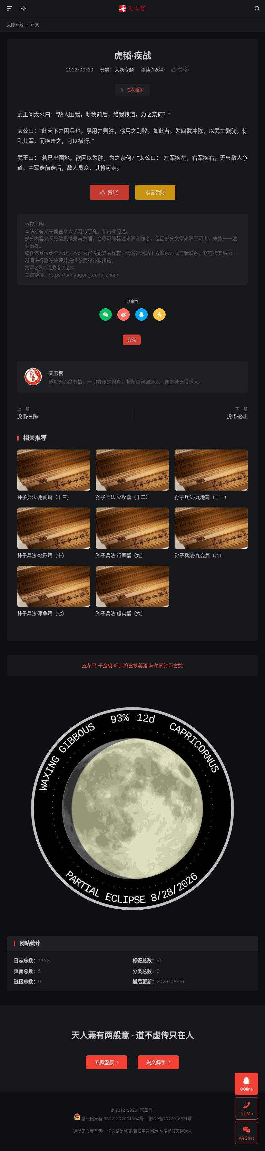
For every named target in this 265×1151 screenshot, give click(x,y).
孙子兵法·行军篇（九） (121, 555)
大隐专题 (15, 24)
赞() (180, 69)
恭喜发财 (155, 192)
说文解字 (158, 1062)
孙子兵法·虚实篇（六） (121, 613)
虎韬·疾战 (132, 55)
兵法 (132, 340)
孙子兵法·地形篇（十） (42, 555)
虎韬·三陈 (27, 416)
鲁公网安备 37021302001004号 (112, 1118)
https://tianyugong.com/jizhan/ (83, 275)
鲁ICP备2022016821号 (170, 1118)
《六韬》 (132, 90)
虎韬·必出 (237, 416)
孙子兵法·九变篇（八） (199, 555)
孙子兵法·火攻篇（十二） (123, 497)
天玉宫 (132, 8)
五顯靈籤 (107, 1062)
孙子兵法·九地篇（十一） (202, 497)
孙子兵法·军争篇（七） (42, 613)
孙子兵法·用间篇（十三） (44, 497)
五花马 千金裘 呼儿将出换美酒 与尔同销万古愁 (132, 665)
